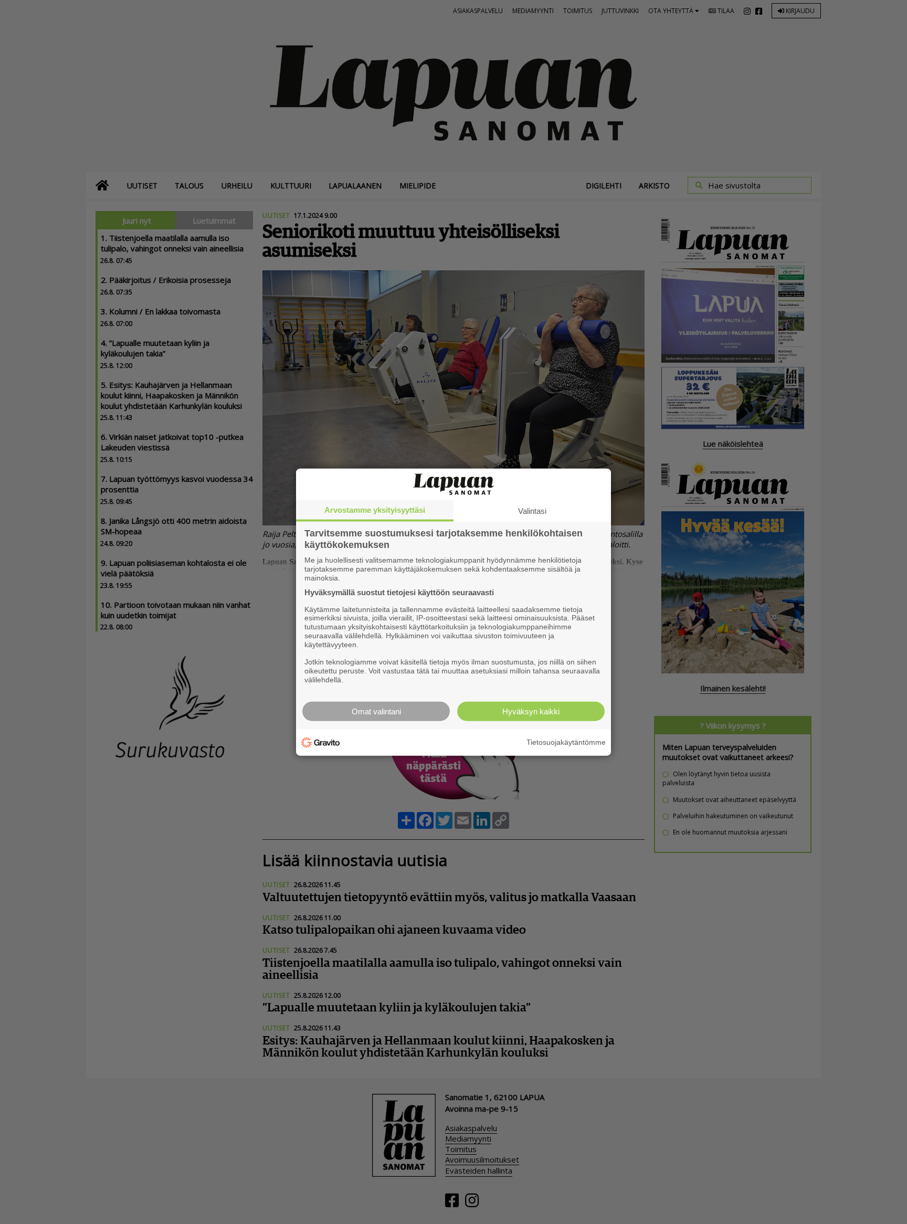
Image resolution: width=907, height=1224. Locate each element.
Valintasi (532, 511)
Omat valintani (376, 710)
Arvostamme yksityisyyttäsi (374, 509)
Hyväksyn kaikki (531, 710)
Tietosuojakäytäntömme (566, 742)
